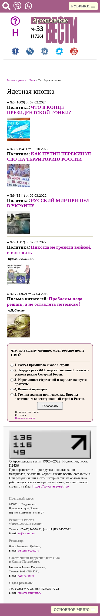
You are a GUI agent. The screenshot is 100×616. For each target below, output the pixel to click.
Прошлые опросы (25, 418)
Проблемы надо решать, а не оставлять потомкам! (44, 301)
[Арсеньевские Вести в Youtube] (74, 51)
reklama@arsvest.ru (29, 592)
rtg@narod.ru (26, 575)
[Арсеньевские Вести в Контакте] (44, 51)
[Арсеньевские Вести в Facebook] (15, 51)
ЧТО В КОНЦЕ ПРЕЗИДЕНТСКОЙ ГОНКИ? (39, 110)
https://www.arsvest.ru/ (50, 486)
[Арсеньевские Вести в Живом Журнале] (30, 51)
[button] (83, 6)
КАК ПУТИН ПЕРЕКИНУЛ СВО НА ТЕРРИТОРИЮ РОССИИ (49, 156)
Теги (32, 80)
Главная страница (16, 80)
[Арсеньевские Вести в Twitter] (59, 51)
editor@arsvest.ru (28, 550)
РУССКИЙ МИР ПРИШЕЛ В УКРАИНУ (48, 203)
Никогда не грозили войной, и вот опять (49, 249)
